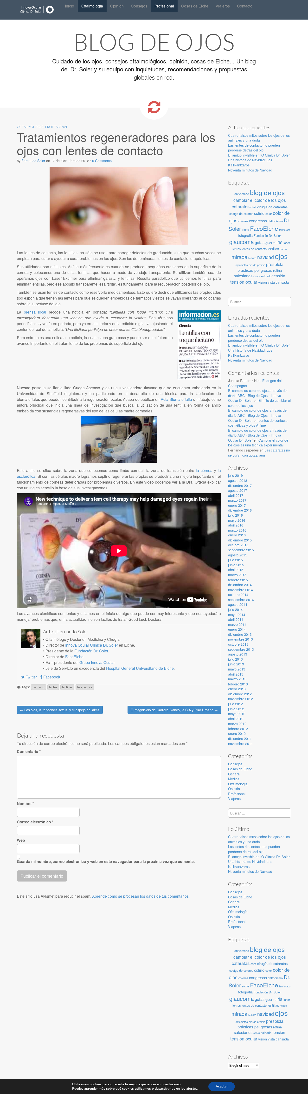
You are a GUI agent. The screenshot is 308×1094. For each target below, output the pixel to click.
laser (286, 242)
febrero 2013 (238, 683)
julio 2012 (235, 703)
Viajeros (223, 6)
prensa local (35, 312)
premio (261, 265)
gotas (259, 242)
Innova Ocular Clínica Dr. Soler (91, 645)
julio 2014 (235, 609)
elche (245, 229)
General (234, 773)
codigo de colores (241, 213)
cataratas (241, 206)
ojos (281, 256)
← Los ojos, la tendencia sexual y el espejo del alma (60, 709)
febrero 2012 (238, 728)
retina (277, 270)
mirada (239, 256)
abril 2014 (235, 619)
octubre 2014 (238, 594)
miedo (283, 249)
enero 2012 (237, 733)
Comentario (29, 751)
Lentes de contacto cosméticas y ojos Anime (258, 423)
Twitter (31, 677)
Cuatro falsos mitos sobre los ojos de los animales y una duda (259, 138)
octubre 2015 (238, 544)
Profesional (164, 6)
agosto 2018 (237, 480)
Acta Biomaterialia (176, 399)
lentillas (67, 687)
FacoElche (74, 656)
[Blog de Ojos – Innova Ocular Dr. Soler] (37, 9)
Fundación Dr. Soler (91, 651)
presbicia (274, 264)
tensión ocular (243, 282)
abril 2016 (235, 524)
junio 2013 (236, 663)
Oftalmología (92, 6)
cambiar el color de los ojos (259, 200)
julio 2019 (235, 475)
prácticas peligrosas (254, 270)
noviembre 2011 (240, 743)
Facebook (51, 677)
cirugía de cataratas (272, 206)
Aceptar (222, 1086)
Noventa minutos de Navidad (250, 169)
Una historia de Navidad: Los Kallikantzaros (250, 162)
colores (243, 221)
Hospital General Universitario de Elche (140, 668)
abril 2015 (235, 569)
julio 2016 (235, 515)
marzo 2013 (237, 678)
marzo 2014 (237, 624)
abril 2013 (235, 674)
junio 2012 (236, 708)
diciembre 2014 (240, 584)
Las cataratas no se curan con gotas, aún (259, 452)
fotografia (245, 235)
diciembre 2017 (240, 485)
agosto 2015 (237, 554)
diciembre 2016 (240, 510)
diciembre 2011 (240, 738)
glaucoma (241, 242)
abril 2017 (235, 495)
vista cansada (278, 282)
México (252, 258)
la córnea (204, 470)
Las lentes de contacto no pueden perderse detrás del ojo (254, 148)
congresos (258, 221)
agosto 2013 (237, 653)
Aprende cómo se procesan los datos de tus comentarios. (141, 896)
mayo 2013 (236, 668)
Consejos (139, 6)
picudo (252, 265)
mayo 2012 (236, 713)
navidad (265, 256)
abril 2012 (235, 718)
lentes (53, 687)
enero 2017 (237, 505)
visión (262, 282)
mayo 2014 (236, 614)
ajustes (191, 1089)
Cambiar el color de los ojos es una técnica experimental (258, 443)
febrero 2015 (238, 579)
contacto (38, 687)
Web (21, 840)
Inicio (69, 6)
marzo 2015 (237, 574)
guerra (270, 242)
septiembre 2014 (241, 599)
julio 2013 (235, 659)
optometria (242, 265)
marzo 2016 (237, 530)
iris (279, 242)
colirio (259, 213)
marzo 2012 (237, 723)
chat (253, 207)
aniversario (241, 193)
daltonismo (275, 221)
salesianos (243, 276)
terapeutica (84, 687)
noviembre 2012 (240, 698)
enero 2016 (237, 534)
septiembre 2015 (241, 549)
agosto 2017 (237, 490)
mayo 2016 (236, 520)
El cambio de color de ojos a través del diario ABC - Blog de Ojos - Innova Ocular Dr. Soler (257, 395)
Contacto (244, 6)
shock (256, 276)
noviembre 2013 (240, 639)
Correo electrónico (35, 822)
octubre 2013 (238, 644)
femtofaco (284, 230)
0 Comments (102, 160)
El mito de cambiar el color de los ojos (259, 403)
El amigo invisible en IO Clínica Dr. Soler (259, 154)
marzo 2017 (237, 500)
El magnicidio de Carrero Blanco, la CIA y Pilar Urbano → (174, 709)
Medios (233, 778)
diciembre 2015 (240, 539)
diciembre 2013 (240, 634)
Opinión (117, 6)
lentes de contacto (254, 248)
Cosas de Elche (194, 6)
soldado (266, 276)
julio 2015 (235, 559)
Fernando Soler (33, 160)
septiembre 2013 (241, 649)
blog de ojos (267, 192)
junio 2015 (236, 564)
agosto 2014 (237, 604)
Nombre (25, 803)
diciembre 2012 (240, 693)
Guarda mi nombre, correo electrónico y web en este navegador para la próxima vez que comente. (106, 861)
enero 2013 (237, 688)
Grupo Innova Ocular (97, 662)
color (268, 213)
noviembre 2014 (240, 589)
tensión (278, 276)
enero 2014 (237, 629)
